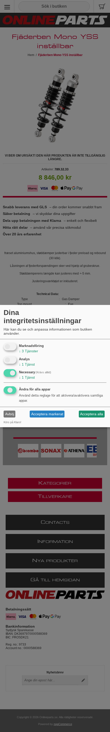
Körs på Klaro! (12, 422)
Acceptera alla (91, 414)
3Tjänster (28, 351)
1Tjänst (27, 364)
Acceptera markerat (47, 414)
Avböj (9, 414)
